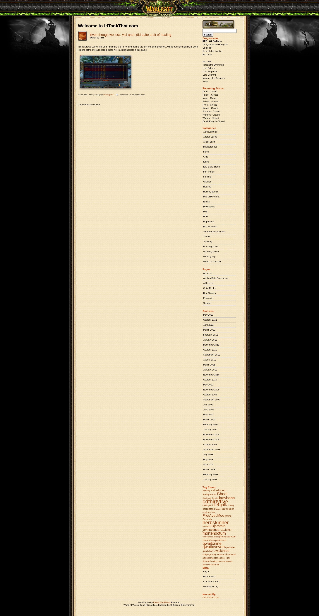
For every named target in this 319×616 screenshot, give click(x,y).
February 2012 (210, 335)
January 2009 (210, 429)
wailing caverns (218, 561)
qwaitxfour (220, 540)
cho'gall (219, 504)
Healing (106, 95)
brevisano (227, 498)
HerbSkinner (209, 293)
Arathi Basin (209, 142)
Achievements (210, 132)
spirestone (208, 557)
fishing (228, 516)
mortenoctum (214, 533)
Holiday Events (210, 191)
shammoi (230, 554)
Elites (206, 161)
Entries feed (209, 576)
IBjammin (218, 526)
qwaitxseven (214, 546)
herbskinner (216, 522)
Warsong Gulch (211, 251)
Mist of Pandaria (211, 196)
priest (216, 537)
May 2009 (208, 414)
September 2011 (211, 354)
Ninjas (206, 201)
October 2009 (210, 394)
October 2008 (210, 444)
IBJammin (208, 298)
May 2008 (208, 459)
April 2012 (208, 325)
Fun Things (209, 171)
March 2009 (209, 419)
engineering (209, 512)
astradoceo (218, 490)
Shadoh (207, 303)
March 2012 (209, 330)
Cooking (230, 505)
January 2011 (210, 369)
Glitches (207, 181)
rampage (207, 554)
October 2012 (210, 320)
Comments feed (211, 581)
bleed (206, 151)
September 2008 (211, 449)
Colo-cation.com (211, 597)
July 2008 (208, 454)
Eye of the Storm (211, 166)
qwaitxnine (212, 543)
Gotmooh (207, 519)
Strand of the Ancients (214, 231)
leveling (221, 530)
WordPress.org (210, 586)
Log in (206, 571)
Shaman (220, 555)
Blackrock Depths (211, 498)
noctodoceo (208, 537)
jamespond (210, 529)
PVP (112, 95)
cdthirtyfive (208, 283)
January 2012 (210, 340)
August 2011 (209, 359)
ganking (207, 176)
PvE (205, 211)
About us (207, 273)
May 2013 (208, 315)
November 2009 (211, 389)
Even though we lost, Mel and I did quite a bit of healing (130, 35)
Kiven (156, 602)
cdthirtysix (207, 505)
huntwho (206, 526)
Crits (205, 156)
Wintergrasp (209, 256)
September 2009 (211, 399)
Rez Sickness (210, 226)
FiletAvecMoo (213, 515)
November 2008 (211, 439)
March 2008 (209, 469)
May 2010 (208, 384)
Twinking (207, 241)
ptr (220, 536)
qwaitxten (230, 547)
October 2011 (210, 349)
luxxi (228, 529)
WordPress (165, 602)
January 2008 (210, 479)
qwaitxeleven (229, 536)
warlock (229, 561)
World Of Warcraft (212, 261)
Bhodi (222, 494)
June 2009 (208, 409)
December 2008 (211, 434)
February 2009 (210, 424)
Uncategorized (210, 246)
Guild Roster (209, 288)
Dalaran (217, 509)
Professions (209, 206)
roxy (214, 554)
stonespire (219, 558)
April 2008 (208, 464)
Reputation (208, 221)
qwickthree (221, 551)
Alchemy (206, 491)
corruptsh (208, 508)
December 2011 (211, 344)
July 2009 (208, 404)
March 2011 (209, 364)
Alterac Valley (210, 137)
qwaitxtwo (208, 551)
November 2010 (211, 374)
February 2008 (210, 474)
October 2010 (210, 379)
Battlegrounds (210, 146)
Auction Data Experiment (215, 278)
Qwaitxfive (208, 540)
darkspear (228, 508)
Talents (206, 236)
